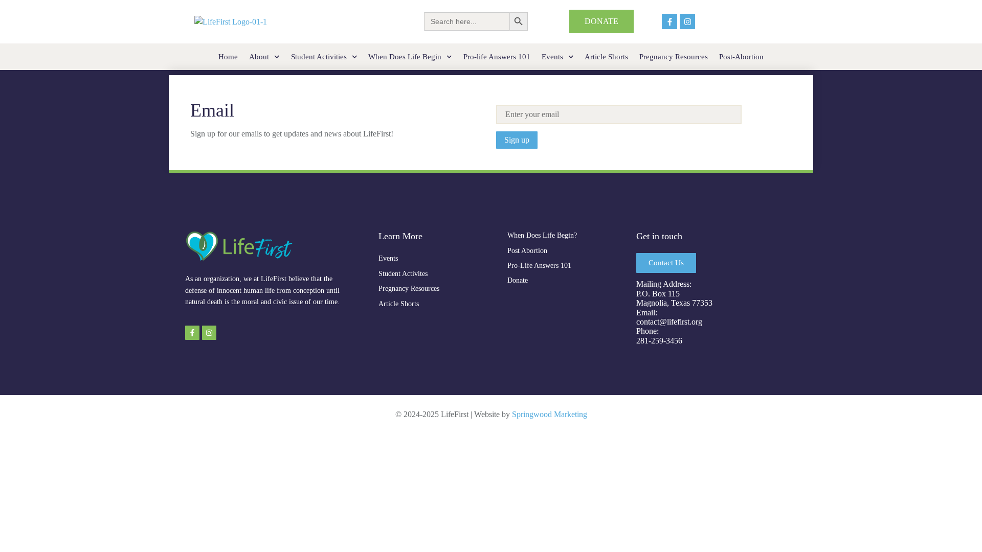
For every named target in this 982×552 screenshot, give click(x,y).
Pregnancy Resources (673, 57)
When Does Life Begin (404, 57)
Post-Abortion (741, 57)
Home (228, 57)
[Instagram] (687, 21)
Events (552, 57)
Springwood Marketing (549, 414)
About (259, 57)
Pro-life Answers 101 (496, 57)
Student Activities (319, 57)
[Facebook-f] (669, 21)
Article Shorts (606, 57)
